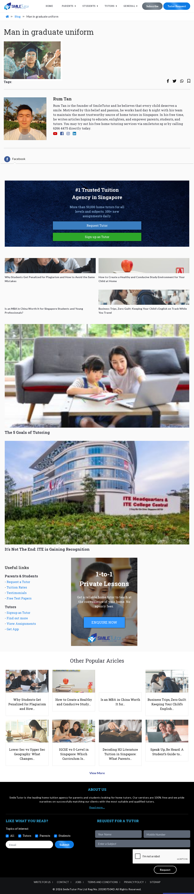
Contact (63, 882)
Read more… (97, 807)
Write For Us (42, 882)
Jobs (78, 882)
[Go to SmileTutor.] (7, 16)
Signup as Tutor (18, 613)
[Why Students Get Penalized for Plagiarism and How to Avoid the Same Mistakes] (50, 265)
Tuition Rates (17, 587)
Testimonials (17, 593)
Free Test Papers (19, 598)
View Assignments (21, 624)
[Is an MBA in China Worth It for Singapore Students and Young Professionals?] (50, 297)
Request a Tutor (18, 582)
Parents (68, 5)
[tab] (14, 159)
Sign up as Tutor (97, 237)
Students (89, 5)
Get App (13, 629)
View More (97, 773)
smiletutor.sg (153, 124)
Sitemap (155, 882)
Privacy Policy (134, 882)
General (129, 5)
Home (49, 5)
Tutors (110, 5)
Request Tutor (97, 225)
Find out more (17, 618)
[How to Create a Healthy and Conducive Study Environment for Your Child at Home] (144, 265)
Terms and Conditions (103, 882)
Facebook (18, 159)
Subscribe (152, 6)
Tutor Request (176, 6)
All (12, 835)
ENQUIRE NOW (104, 622)
